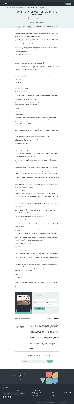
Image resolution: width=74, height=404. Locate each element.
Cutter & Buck (49, 86)
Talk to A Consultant (19, 379)
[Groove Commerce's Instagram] (5, 397)
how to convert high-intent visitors (28, 39)
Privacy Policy (38, 402)
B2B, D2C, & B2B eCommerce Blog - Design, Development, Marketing (15, 7)
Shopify (53, 392)
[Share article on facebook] (56, 318)
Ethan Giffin (32, 18)
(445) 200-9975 (38, 392)
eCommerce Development (25, 318)
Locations (33, 387)
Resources (37, 3)
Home (3, 7)
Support (65, 387)
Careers (43, 3)
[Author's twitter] (32, 348)
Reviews (65, 390)
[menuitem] (31, 4)
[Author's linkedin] (31, 348)
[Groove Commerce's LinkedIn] (3, 397)
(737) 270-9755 (36, 393)
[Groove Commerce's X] (8, 397)
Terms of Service (43, 402)
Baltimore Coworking (67, 392)
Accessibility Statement (50, 402)
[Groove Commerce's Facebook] (10, 397)
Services (31, 3)
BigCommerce (54, 390)
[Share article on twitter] (54, 318)
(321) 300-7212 (37, 395)
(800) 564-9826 (37, 390)
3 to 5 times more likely (45, 27)
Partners (53, 387)
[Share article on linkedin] (57, 318)
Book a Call (68, 3)
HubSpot (53, 395)
